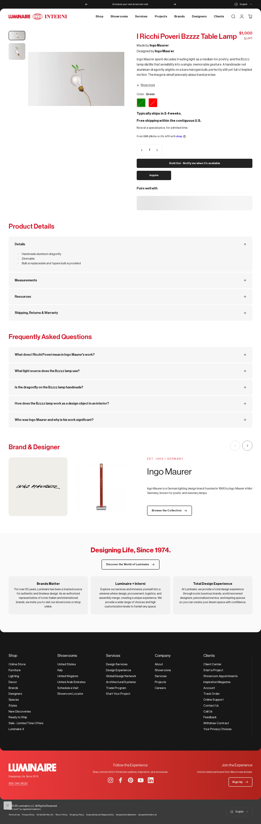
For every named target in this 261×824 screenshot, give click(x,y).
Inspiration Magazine (217, 682)
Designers (15, 693)
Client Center (212, 664)
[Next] (175, 4)
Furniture (15, 670)
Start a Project (213, 670)
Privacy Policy (28, 815)
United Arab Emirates (71, 682)
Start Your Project (118, 693)
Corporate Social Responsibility (100, 815)
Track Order (211, 693)
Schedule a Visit (68, 688)
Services (161, 676)
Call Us (207, 711)
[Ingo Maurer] (70, 486)
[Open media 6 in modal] (76, 79)
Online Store (17, 664)
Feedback (210, 717)
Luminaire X (16, 729)
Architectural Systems (121, 682)
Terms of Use (14, 815)
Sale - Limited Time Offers (26, 723)
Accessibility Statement (126, 815)
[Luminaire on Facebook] (120, 780)
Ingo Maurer (159, 45)
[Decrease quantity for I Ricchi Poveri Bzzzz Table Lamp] (141, 150)
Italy (60, 670)
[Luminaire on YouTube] (141, 780)
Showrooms (163, 670)
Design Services (117, 664)
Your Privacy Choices (217, 729)
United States (66, 664)
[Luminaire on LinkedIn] (151, 780)
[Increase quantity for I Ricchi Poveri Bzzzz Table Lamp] (158, 150)
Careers (160, 688)
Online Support (213, 699)
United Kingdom (67, 676)
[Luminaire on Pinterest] (130, 780)
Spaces (14, 699)
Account (209, 688)
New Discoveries (20, 711)
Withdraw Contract (216, 723)
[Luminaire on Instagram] (110, 780)
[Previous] (86, 4)
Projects (160, 682)
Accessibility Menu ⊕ (147, 815)
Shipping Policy (77, 815)
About (159, 664)
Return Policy (61, 815)
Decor (13, 682)
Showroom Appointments (220, 676)
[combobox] (243, 4)
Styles (13, 705)
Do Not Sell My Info (45, 815)
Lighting (14, 676)
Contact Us (211, 705)
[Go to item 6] (17, 35)
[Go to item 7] (17, 51)
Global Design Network (121, 676)
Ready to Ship (18, 717)
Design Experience (118, 670)
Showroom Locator (70, 693)
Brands (13, 688)
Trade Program (116, 688)
